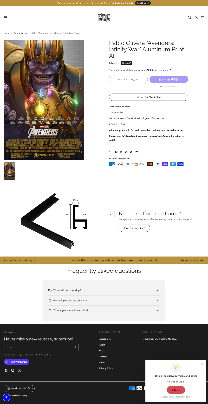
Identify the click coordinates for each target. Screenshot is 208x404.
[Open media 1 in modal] (78, 45)
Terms (102, 362)
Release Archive (20, 33)
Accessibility (105, 338)
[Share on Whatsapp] (131, 152)
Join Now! (142, 3)
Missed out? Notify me (149, 97)
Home (6, 33)
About (102, 344)
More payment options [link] (168, 86)
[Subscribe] (75, 347)
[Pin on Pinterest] (126, 152)
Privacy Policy (46, 354)
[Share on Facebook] (116, 152)
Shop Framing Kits (133, 228)
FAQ (101, 350)
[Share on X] (121, 152)
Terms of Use (34, 354)
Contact (102, 356)
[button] (5, 18)
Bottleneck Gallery (19, 395)
